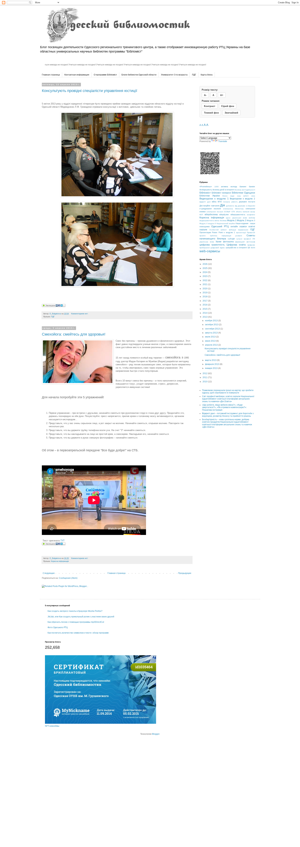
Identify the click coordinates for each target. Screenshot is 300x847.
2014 (205, 313)
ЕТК (233, 212)
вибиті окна (249, 196)
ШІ (249, 248)
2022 (205, 280)
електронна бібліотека (233, 209)
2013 (205, 317)
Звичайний (231, 112)
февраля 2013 (212, 364)
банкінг (252, 186)
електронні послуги (215, 212)
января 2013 (211, 368)
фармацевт (240, 242)
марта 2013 (211, 360)
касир (252, 212)
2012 (205, 373)
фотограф (251, 242)
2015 (205, 309)
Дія (222, 205)
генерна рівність (230, 202)
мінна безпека (220, 220)
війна (214, 202)
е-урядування (205, 209)
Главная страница (51, 75)
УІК (253, 239)
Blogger (155, 734)
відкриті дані (205, 202)
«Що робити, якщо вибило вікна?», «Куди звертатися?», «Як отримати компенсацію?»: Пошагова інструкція (224, 407)
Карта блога (206, 75)
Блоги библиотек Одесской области (139, 75)
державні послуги (247, 202)
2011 (205, 377)
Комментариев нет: (80, 314)
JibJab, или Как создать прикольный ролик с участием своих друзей (81, 616)
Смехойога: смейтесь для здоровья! (73, 334)
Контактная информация (76, 75)
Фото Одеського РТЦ (58, 627)
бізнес (225, 196)
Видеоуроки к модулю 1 (214, 198)
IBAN (253, 248)
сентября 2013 (212, 329)
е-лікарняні (250, 206)
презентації (241, 232)
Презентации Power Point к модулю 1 (217, 232)
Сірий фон (227, 106)
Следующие (49, 573)
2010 (205, 381)
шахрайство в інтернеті (236, 248)
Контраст (209, 106)
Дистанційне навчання (209, 206)
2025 (205, 268)
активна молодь (229, 186)
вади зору (235, 196)
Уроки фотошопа (225, 241)
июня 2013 (210, 341)
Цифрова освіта (236, 244)
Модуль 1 (231, 220)
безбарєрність (205, 190)
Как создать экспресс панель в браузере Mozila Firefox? (75, 611)
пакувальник (243, 230)
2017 (205, 301)
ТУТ (62, 540)
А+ (221, 95)
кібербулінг (224, 214)
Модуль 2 (241, 220)
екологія (217, 209)
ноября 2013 (211, 320)
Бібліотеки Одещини (243, 192)
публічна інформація (220, 236)
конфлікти (251, 215)
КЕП (201, 215)
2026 (205, 264)
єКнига (239, 212)
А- (205, 95)
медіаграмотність (206, 220)
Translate (222, 141)
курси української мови (236, 218)
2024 (205, 272)
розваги (238, 236)
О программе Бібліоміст (105, 75)
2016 (205, 305)
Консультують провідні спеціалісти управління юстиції (89, 90)
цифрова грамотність (212, 244)
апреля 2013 (211, 345)
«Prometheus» (205, 186)
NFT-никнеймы (52, 726)
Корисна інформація (60, 561)
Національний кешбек (225, 223)
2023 (205, 276)
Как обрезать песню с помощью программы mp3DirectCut (76, 622)
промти (202, 236)
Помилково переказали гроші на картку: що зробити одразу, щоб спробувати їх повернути (227, 391)
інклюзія (246, 212)
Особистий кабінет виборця (222, 230)
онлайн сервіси (239, 226)
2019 (205, 292)
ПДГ (194, 75)
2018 (205, 296)
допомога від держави (235, 206)
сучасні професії (243, 239)
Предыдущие (184, 573)
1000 (216, 187)
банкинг (243, 186)
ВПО (220, 202)
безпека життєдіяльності (245, 190)
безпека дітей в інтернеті (223, 190)
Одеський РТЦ (220, 226)
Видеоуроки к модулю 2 (242, 198)
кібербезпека (211, 214)
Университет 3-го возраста (174, 75)
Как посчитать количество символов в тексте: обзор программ (78, 633)
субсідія (231, 239)
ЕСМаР (227, 212)
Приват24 (251, 232)
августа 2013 (211, 333)
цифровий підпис (217, 248)
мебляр (252, 218)
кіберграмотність (238, 214)
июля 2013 (210, 337)
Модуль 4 (203, 223)
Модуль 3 (251, 220)
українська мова (206, 242)
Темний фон (211, 112)
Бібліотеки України (209, 196)
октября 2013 (212, 324)
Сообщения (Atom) (68, 578)
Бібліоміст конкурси (221, 193)
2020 (205, 288)
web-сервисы (209, 251)
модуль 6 (212, 223)
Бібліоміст (205, 192)
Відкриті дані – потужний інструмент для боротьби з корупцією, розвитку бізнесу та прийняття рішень (228, 414)
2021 (205, 284)
